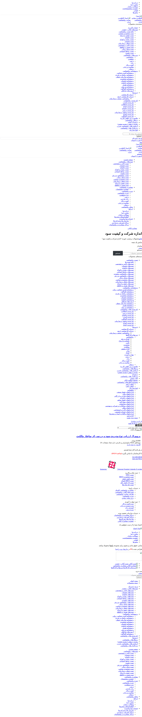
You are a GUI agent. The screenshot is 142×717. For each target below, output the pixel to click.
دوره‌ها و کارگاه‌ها (132, 335)
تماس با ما (125, 213)
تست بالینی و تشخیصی (126, 45)
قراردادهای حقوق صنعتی (125, 392)
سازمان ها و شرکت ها (121, 221)
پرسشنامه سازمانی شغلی (125, 77)
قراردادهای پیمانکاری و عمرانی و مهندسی (119, 406)
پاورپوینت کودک (128, 114)
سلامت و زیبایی (128, 67)
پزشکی (131, 69)
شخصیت (126, 345)
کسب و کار (130, 65)
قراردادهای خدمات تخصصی (124, 412)
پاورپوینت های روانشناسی (129, 309)
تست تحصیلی (129, 41)
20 (134, 423)
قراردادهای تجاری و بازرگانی (124, 396)
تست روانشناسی (132, 260)
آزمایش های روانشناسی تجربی (127, 370)
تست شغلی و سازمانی (126, 43)
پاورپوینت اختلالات (127, 104)
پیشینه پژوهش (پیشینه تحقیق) (128, 372)
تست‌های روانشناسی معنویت (124, 274)
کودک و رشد (125, 339)
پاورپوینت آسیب (128, 102)
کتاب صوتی (134, 378)
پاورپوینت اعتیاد (128, 106)
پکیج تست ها (129, 262)
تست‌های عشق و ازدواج (125, 284)
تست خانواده (129, 37)
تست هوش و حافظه (127, 47)
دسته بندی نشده (132, 418)
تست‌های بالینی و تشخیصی (124, 264)
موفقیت (131, 59)
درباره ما (126, 211)
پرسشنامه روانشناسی (130, 288)
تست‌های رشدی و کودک (125, 270)
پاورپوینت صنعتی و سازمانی (124, 112)
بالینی (128, 343)
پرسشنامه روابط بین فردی (124, 75)
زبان (132, 63)
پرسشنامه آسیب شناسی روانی (123, 290)
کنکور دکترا (130, 386)
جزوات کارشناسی (127, 95)
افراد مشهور (125, 349)
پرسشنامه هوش (128, 85)
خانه (140, 239)
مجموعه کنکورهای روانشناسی (127, 382)
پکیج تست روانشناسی (126, 31)
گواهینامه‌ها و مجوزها (121, 217)
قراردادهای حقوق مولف (125, 400)
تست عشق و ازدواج (127, 35)
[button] (133, 445)
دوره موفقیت (124, 195)
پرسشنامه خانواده (127, 83)
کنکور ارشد (130, 384)
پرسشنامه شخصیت (127, 79)
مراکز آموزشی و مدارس (120, 223)
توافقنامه (130, 390)
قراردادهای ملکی (128, 408)
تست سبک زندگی (128, 49)
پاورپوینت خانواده (128, 108)
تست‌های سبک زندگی (126, 278)
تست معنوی (129, 53)
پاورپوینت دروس (128, 110)
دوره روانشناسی (123, 193)
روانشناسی (130, 57)
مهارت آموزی (129, 355)
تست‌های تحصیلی (128, 266)
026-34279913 (137, 459)
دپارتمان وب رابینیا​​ (121, 549)
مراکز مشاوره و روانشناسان (119, 225)
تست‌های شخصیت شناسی (124, 280)
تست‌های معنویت (128, 600)
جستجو (139, 250)
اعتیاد (128, 353)
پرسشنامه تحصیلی (127, 81)
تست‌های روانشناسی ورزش (124, 276)
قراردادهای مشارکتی (126, 402)
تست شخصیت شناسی (126, 33)
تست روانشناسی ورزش (120, 175)
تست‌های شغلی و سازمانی (124, 282)
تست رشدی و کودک (127, 39)
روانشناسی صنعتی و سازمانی (119, 98)
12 (136, 423)
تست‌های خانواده (128, 268)
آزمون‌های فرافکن (127, 91)
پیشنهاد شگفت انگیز (131, 380)
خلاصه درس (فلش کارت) (129, 366)
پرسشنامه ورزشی (127, 87)
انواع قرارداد (133, 388)
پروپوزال (135, 374)
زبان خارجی (124, 199)
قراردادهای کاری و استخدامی (124, 410)
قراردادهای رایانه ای (127, 398)
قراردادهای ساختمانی (126, 404)
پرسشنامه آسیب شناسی (125, 73)
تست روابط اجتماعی (126, 51)
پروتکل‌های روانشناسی (130, 368)
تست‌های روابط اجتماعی (125, 272)
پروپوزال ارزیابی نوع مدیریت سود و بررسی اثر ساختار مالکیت (108, 436)
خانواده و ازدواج (124, 341)
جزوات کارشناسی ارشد (125, 97)
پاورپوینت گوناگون (127, 116)
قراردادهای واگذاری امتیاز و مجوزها (121, 414)
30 (132, 423)
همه (129, 423)
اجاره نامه (130, 416)
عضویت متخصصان (122, 189)
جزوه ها (135, 327)
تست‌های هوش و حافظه (125, 286)
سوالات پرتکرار (123, 215)
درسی (131, 61)
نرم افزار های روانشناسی (129, 376)
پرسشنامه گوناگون (127, 89)
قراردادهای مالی (128, 394)
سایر (128, 351)
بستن (140, 248)
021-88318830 (137, 457)
